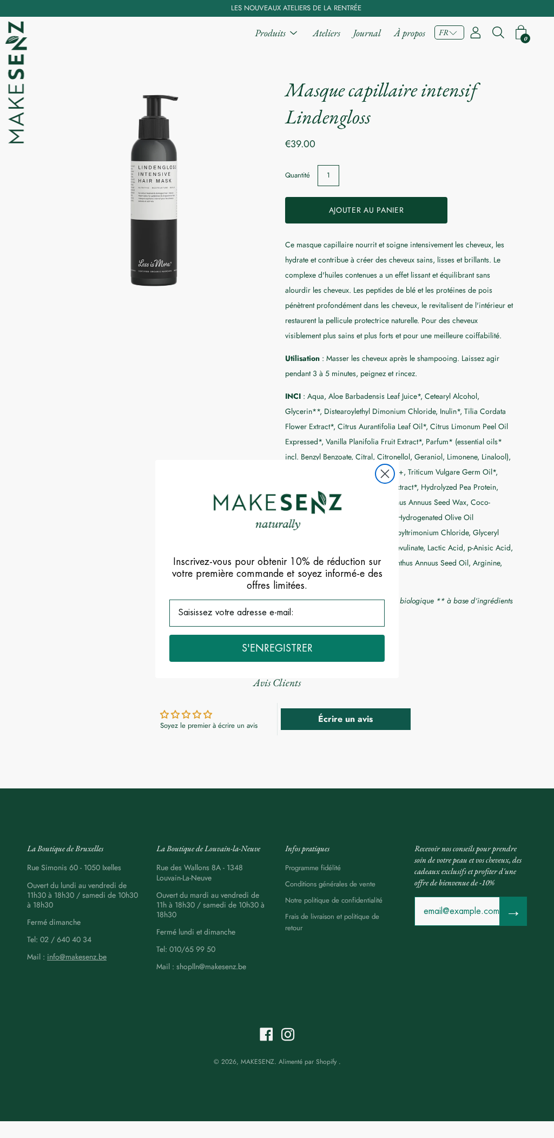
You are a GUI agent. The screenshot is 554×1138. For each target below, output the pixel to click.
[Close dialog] (384, 473)
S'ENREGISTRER (277, 648)
